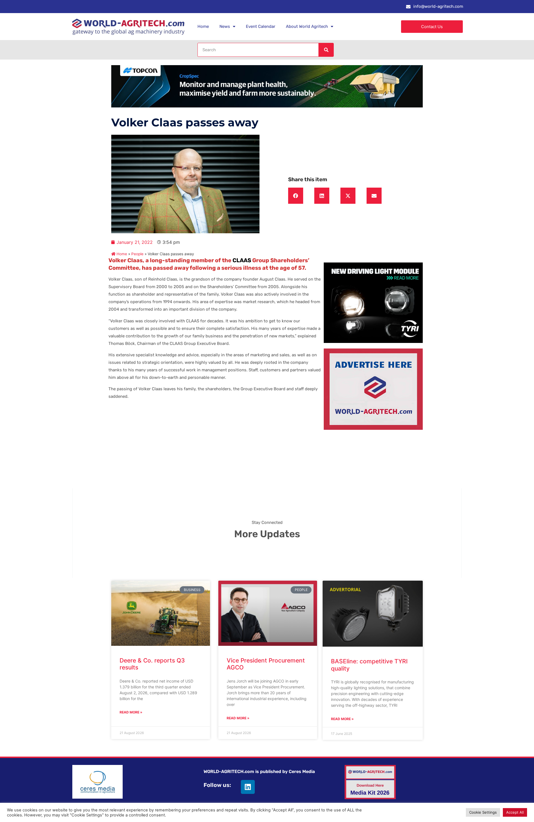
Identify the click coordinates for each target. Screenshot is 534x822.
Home (203, 26)
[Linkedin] (248, 787)
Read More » (131, 712)
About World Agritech (307, 26)
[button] (295, 196)
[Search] (325, 50)
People (137, 254)
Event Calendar (260, 26)
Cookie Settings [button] (483, 812)
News (224, 26)
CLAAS (242, 260)
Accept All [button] (515, 812)
